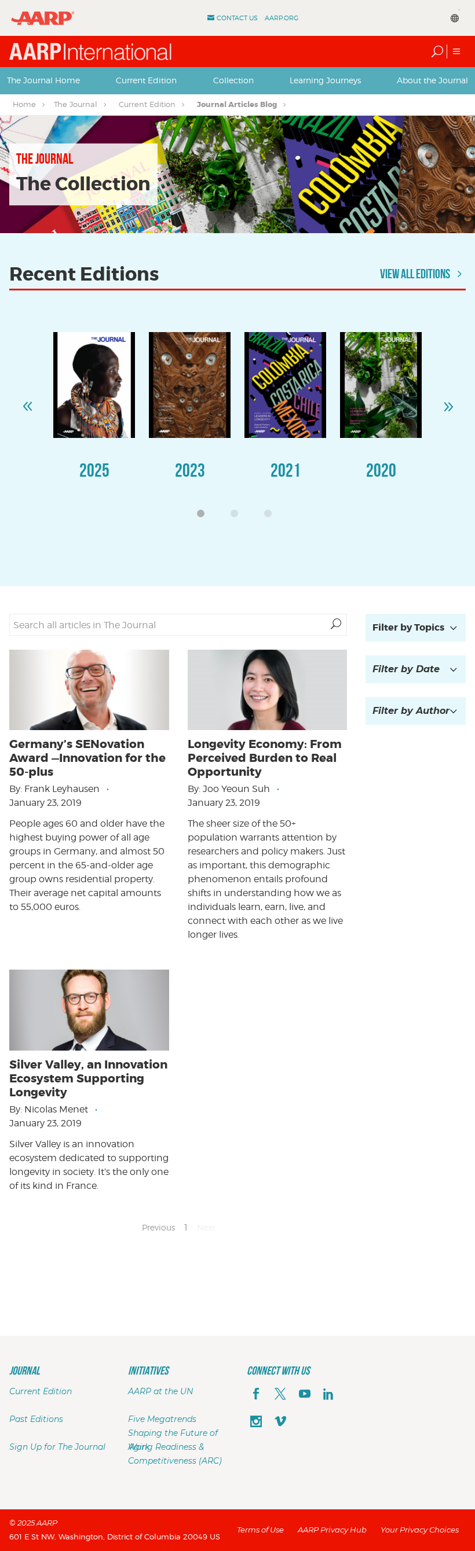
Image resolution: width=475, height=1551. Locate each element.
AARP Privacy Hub (332, 1529)
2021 (286, 470)
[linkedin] (328, 1394)
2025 (94, 470)
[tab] (43, 80)
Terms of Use (260, 1529)
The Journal (75, 104)
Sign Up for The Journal (57, 1447)
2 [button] (237, 516)
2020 (381, 470)
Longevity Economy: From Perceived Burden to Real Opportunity (265, 757)
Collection (233, 80)
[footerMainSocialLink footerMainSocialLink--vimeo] (280, 1422)
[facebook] (256, 1394)
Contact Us (237, 18)
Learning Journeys (325, 80)
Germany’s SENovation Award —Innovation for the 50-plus (87, 757)
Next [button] (447, 401)
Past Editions (36, 1419)
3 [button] (271, 516)
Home (24, 104)
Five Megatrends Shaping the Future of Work (173, 1433)
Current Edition (146, 80)
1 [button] (204, 516)
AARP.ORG (281, 18)
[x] (280, 1394)
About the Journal (432, 80)
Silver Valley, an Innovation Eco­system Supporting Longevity (88, 1078)
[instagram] (256, 1422)
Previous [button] (27, 401)
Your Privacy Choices (420, 1529)
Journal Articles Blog (237, 104)
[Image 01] (94, 385)
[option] (94, 417)
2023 (190, 470)
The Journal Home (43, 80)
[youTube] (304, 1394)
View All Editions (416, 274)
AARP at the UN (160, 1391)
